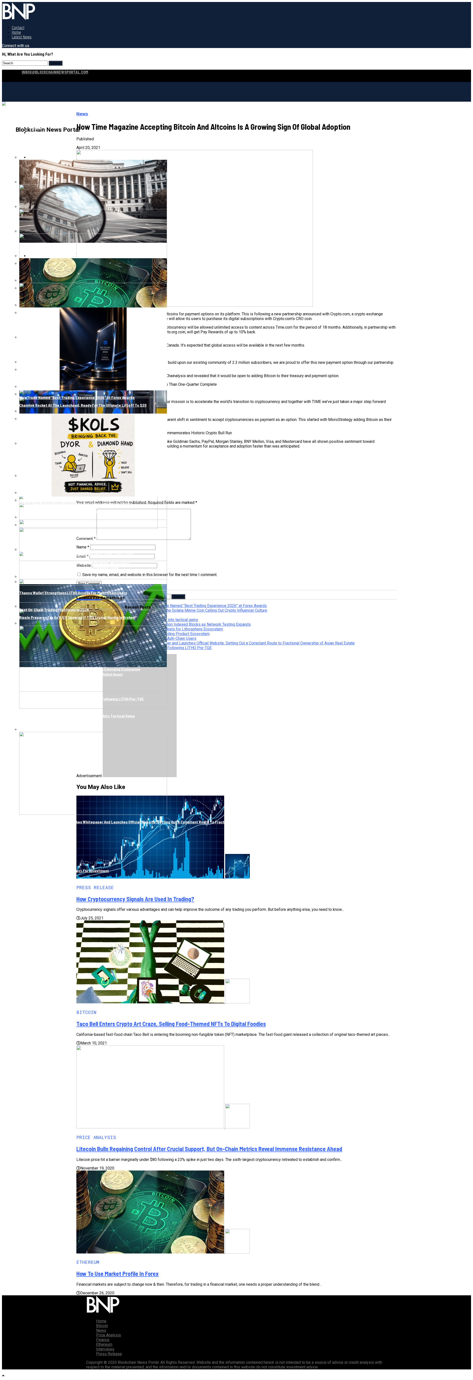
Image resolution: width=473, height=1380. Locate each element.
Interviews (105, 1349)
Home (16, 32)
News (101, 1330)
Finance (102, 1339)
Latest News (22, 37)
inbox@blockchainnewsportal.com (55, 72)
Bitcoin (39, 132)
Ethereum (104, 1344)
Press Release (109, 1353)
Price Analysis (108, 1335)
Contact (18, 27)
